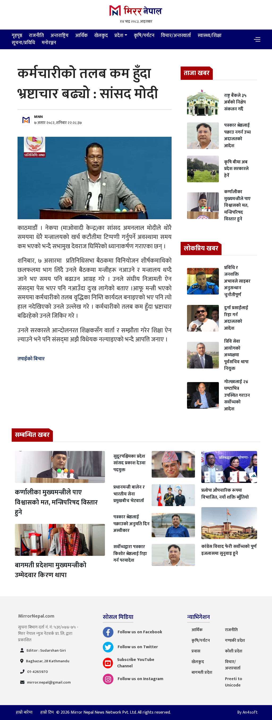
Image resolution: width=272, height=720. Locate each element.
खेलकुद (101, 36)
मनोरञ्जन (49, 43)
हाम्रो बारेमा (24, 712)
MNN (38, 116)
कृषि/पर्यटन (144, 36)
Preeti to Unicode (233, 682)
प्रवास (196, 651)
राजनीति (36, 36)
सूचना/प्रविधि (23, 43)
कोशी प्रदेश (233, 651)
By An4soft (247, 712)
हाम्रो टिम (47, 712)
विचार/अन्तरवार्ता (176, 36)
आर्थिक (81, 36)
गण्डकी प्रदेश (235, 640)
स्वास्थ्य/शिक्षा (210, 36)
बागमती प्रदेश (202, 672)
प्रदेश (118, 36)
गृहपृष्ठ (17, 36)
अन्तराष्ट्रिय (59, 36)
